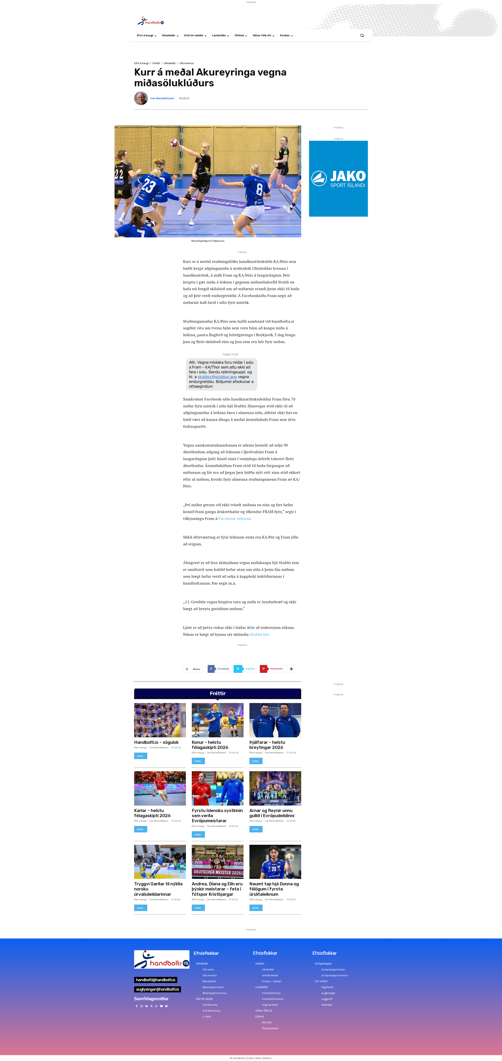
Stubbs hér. (260, 634)
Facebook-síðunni (234, 518)
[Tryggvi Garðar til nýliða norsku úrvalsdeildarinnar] (160, 862)
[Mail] (146, 1006)
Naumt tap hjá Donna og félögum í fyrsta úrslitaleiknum (274, 889)
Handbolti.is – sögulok (156, 742)
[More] (291, 669)
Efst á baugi (141, 63)
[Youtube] (161, 1006)
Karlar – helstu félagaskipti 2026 (152, 813)
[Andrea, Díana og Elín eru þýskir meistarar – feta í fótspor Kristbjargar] (218, 862)
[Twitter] (151, 1006)
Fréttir (156, 63)
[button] (362, 35)
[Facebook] (136, 1006)
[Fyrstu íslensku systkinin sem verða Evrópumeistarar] (218, 788)
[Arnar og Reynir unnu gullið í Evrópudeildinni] (275, 788)
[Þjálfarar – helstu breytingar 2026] (275, 720)
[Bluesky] (166, 1006)
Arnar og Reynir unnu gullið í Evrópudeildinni (271, 813)
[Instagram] (141, 1006)
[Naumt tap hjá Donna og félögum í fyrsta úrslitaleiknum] (275, 862)
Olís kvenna (187, 63)
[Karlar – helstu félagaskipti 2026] (160, 788)
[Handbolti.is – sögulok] (160, 720)
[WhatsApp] (156, 1006)
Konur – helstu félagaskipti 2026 (210, 745)
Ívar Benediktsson (162, 98)
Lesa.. (140, 755)
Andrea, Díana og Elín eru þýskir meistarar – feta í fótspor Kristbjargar (217, 889)
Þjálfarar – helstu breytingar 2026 (267, 745)
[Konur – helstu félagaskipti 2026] (218, 720)
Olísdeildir (170, 63)
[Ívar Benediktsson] (141, 98)
